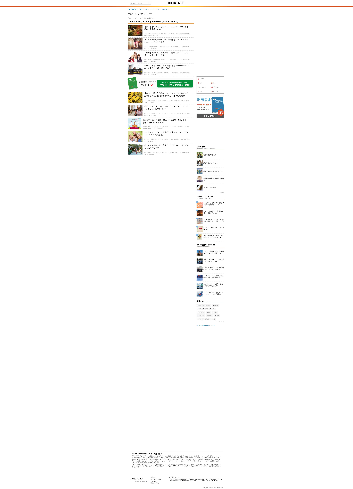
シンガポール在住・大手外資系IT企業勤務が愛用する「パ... (213, 204)
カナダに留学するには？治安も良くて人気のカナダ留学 (213, 260)
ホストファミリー (140, 13)
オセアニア (216, 87)
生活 (209, 312)
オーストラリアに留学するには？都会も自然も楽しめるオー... (213, 276)
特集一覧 (222, 192)
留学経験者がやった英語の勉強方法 (213, 179)
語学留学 (207, 319)
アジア (201, 91)
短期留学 (210, 315)
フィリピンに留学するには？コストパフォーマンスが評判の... (213, 293)
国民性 (206, 309)
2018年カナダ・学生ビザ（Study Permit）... (213, 228)
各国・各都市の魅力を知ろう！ (213, 171)
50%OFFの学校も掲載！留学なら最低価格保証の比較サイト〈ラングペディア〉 (165, 121)
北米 (200, 83)
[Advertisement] (161, 177)
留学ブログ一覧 (155, 483)
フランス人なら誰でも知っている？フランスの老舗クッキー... (213, 236)
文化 (200, 309)
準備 (200, 319)
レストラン (201, 312)
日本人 (215, 312)
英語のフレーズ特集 (209, 187)
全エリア (201, 78)
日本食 (217, 315)
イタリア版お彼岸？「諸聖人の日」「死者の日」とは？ (213, 212)
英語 (200, 305)
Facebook (153, 481)
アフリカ (215, 91)
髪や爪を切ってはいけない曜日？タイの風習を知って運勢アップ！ (213, 220)
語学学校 (216, 305)
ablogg (143, 481)
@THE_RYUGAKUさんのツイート (206, 325)
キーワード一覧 (220, 322)
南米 (214, 83)
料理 (214, 319)
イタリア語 (207, 305)
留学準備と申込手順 (209, 155)
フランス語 (201, 315)
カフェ (213, 309)
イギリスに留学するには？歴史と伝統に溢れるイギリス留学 (213, 268)
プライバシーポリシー (156, 479)
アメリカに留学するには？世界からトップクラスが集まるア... (213, 252)
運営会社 (153, 477)
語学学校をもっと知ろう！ (211, 163)
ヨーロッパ (202, 87)
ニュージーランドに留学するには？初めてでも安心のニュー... (213, 285)
